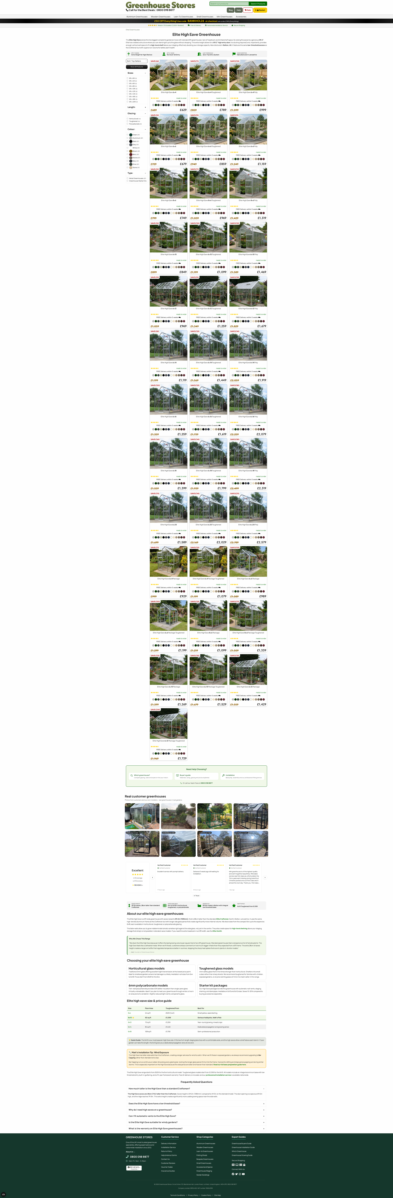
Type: (130, 173)
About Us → (130, 1152)
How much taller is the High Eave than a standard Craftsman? (159, 1088)
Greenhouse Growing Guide (242, 1155)
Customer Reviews (168, 1163)
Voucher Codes (167, 1167)
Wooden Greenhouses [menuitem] (160, 16)
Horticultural (135, 119)
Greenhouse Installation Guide (243, 1147)
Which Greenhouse (239, 1151)
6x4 (129, 1013)
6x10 (130, 1017)
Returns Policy (166, 1151)
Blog (231, 10)
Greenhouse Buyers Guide (241, 1143)
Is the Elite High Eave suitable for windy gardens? (153, 1122)
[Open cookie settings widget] (3, 1194)
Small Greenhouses (203, 1163)
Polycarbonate (135, 124)
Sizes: (131, 73)
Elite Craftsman (222, 919)
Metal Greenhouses (137, 178)
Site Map (217, 1195)
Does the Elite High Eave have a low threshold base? (154, 1103)
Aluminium (137, 138)
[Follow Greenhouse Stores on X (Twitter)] (236, 1174)
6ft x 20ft (133, 102)
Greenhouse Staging (204, 1171)
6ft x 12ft (133, 91)
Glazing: (132, 113)
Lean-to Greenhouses (204, 1151)
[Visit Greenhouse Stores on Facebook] (233, 1174)
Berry (135, 154)
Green (136, 135)
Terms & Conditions (177, 1195)
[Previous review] (152, 877)
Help (239, 10)
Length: (132, 107)
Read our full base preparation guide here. (229, 1064)
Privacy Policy (193, 1195)
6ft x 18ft (133, 99)
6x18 (129, 1031)
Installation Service (168, 1147)
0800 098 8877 (207, 783)
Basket (260, 10)
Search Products (258, 3)
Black (135, 141)
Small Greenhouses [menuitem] (205, 16)
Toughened (134, 121)
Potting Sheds (201, 1155)
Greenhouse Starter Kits (139, 181)
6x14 (129, 1027)
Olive (135, 164)
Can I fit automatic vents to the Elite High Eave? (152, 1116)
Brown (136, 151)
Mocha (136, 158)
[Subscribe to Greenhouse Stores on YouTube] (243, 1174)
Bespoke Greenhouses (204, 1159)
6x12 (129, 1022)
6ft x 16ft (133, 96)
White (136, 148)
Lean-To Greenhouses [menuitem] (183, 16)
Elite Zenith (217, 931)
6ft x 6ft (133, 83)
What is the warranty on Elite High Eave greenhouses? (155, 1128)
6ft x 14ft (133, 94)
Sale (249, 10)
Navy (135, 161)
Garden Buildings (202, 1175)
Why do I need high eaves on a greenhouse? (150, 1109)
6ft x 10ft (133, 89)
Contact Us (165, 1159)
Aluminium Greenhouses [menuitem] (136, 16)
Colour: (131, 129)
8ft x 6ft (133, 78)
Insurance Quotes (168, 1171)
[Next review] (265, 877)
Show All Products (137, 67)
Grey (135, 144)
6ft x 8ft (133, 86)
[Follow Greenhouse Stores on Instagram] (240, 1174)
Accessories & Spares (204, 1167)
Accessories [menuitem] (241, 16)
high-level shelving (239, 928)
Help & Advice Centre (169, 1155)
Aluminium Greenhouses (205, 1143)
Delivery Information (168, 1143)
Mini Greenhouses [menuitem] (224, 16)
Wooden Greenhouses (204, 1147)
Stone (136, 167)
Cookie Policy (206, 1195)
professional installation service (218, 1075)
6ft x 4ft (133, 81)
